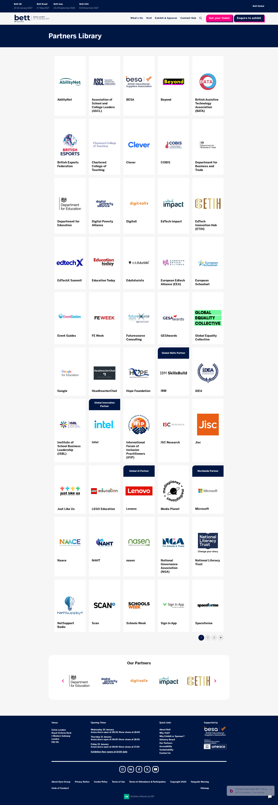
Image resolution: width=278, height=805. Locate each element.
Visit (149, 18)
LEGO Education (103, 509)
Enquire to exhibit (249, 18)
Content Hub (188, 18)
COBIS (165, 162)
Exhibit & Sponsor (166, 18)
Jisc (198, 442)
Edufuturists (135, 280)
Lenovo (131, 509)
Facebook (139, 769)
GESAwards (169, 335)
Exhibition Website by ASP (142, 796)
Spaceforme (204, 623)
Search (201, 18)
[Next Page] (214, 638)
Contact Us (165, 753)
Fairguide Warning (200, 782)
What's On (136, 18)
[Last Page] (221, 638)
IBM (163, 390)
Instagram (122, 769)
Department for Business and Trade (206, 166)
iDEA (198, 391)
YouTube (155, 769)
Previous (62, 680)
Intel (95, 442)
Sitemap (205, 788)
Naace (61, 560)
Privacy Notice (82, 782)
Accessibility (165, 746)
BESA (130, 99)
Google (62, 391)
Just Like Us (66, 509)
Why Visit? (164, 733)
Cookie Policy (100, 782)
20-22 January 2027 (23, 8)
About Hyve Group (61, 782)
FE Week (98, 335)
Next (215, 680)
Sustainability (166, 750)
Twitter (147, 769)
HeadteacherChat (104, 391)
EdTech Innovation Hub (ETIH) (206, 225)
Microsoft (202, 509)
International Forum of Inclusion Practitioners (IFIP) (135, 450)
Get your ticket (219, 18)
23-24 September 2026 (64, 8)
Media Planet (170, 509)
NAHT (96, 560)
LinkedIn (130, 769)
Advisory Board (167, 739)
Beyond (166, 99)
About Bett (165, 729)
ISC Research (170, 442)
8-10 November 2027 (89, 8)
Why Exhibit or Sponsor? (171, 736)
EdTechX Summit (69, 280)
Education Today (103, 280)
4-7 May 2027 (43, 8)
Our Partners (165, 743)
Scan (95, 623)
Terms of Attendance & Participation (147, 782)
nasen (130, 560)
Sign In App (169, 623)
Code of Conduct (60, 788)
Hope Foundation (138, 391)
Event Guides (66, 335)
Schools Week (136, 623)
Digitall (131, 221)
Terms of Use (118, 782)
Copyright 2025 (178, 782)
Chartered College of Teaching (99, 166)
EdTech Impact (171, 221)
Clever (131, 162)
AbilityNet (64, 99)
